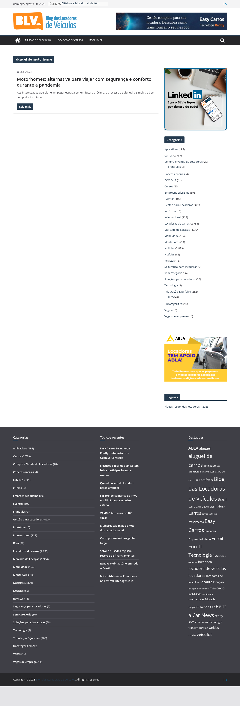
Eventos (169, 199)
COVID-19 (170, 180)
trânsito (193, 628)
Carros (168, 155)
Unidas (214, 627)
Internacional (172, 217)
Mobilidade (96, 40)
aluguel (205, 448)
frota (216, 555)
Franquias (174, 166)
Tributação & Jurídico (177, 291)
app (218, 465)
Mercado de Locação (38, 40)
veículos (204, 634)
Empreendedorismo (176, 192)
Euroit (218, 538)
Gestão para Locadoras (178, 205)
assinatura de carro (198, 471)
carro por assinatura (210, 506)
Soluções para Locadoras (180, 279)
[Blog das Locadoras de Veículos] (17, 40)
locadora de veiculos (207, 568)
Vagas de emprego (176, 316)
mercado (216, 588)
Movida (210, 599)
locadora (205, 562)
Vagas (168, 310)
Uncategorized (173, 304)
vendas (192, 635)
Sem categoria (173, 273)
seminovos (201, 622)
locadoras (197, 575)
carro (191, 506)
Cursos (168, 186)
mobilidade (194, 594)
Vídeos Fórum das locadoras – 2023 (186, 406)
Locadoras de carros (70, 40)
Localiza (206, 581)
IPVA (171, 296)
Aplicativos (171, 149)
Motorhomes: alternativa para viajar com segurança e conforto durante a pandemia (84, 82)
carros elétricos (209, 513)
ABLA (193, 448)
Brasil (222, 499)
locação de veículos (198, 588)
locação (218, 582)
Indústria (170, 211)
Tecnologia (171, 285)
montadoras (196, 599)
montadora (207, 594)
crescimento (196, 522)
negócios (194, 607)
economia (210, 531)
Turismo (203, 628)
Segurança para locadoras (180, 267)
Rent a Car (207, 607)
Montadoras (172, 242)
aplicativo (209, 465)
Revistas (169, 260)
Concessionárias (174, 174)
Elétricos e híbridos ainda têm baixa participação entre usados (119, 470)
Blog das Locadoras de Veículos (206, 488)
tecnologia (215, 622)
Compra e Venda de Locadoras (183, 161)
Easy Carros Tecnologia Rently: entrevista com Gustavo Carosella (115, 453)
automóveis (204, 480)
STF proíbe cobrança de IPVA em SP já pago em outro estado (118, 500)
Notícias (169, 248)
